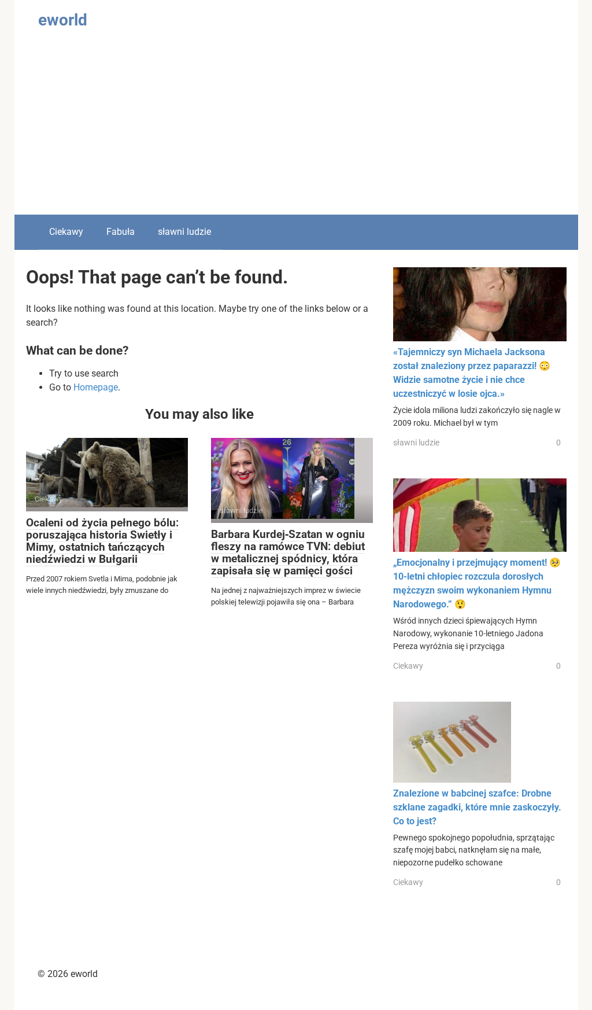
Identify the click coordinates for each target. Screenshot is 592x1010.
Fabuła (120, 231)
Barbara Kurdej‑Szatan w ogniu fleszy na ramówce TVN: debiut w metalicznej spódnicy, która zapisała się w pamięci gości (288, 552)
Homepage (95, 387)
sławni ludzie (184, 231)
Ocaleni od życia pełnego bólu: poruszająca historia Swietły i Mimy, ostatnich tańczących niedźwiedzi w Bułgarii (102, 541)
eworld (62, 20)
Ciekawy (66, 231)
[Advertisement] (296, 128)
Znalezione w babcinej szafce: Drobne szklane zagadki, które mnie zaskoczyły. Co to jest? (477, 807)
